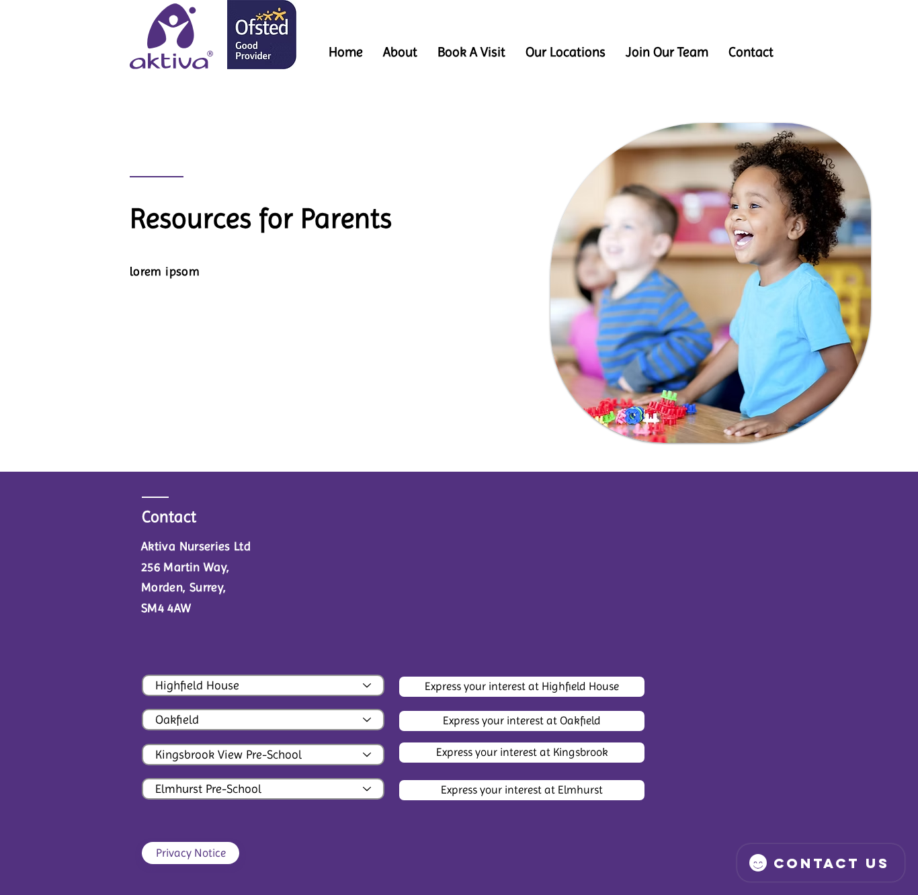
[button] (565, 52)
